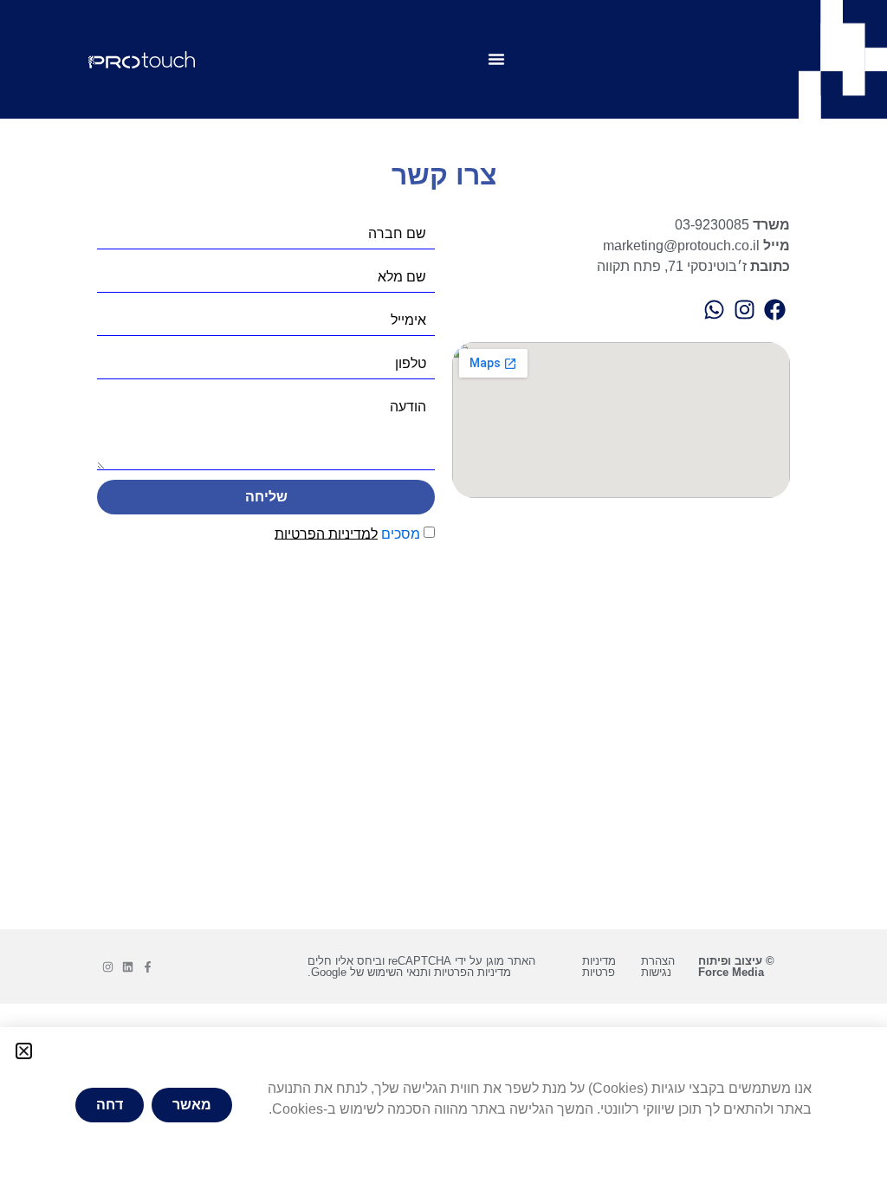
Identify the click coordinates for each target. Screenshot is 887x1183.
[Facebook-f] (147, 967)
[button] (23, 1050)
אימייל (408, 320)
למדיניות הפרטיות (326, 533)
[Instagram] (107, 967)
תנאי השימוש (397, 972)
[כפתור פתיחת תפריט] (496, 59)
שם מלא (402, 277)
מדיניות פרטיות (599, 966)
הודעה (408, 407)
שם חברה (397, 234)
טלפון (410, 364)
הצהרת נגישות (658, 966)
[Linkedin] (127, 967)
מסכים (347, 533)
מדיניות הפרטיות (472, 972)
